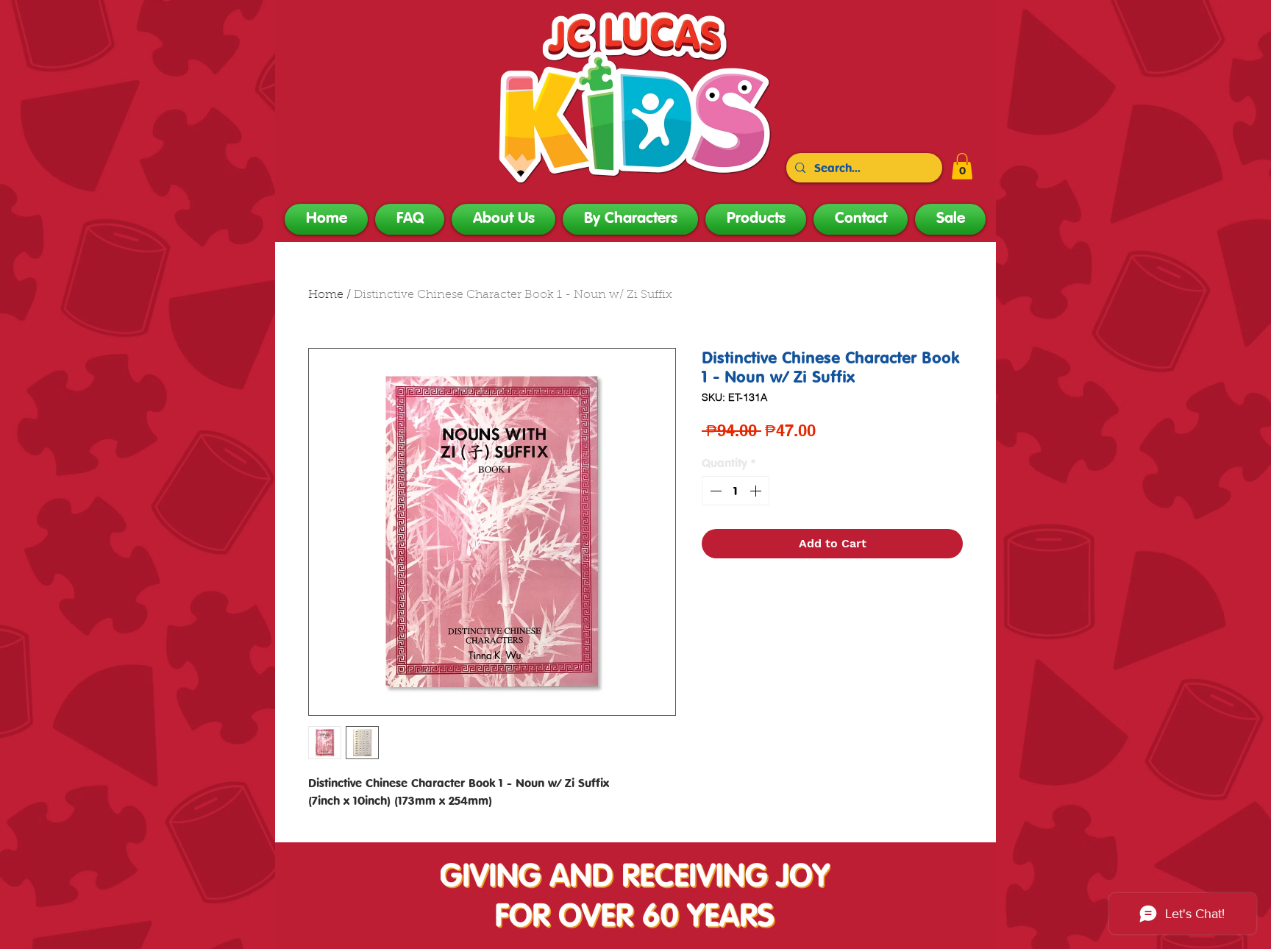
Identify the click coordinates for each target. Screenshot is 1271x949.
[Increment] (757, 491)
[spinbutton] (735, 491)
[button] (962, 166)
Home (325, 295)
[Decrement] (714, 491)
